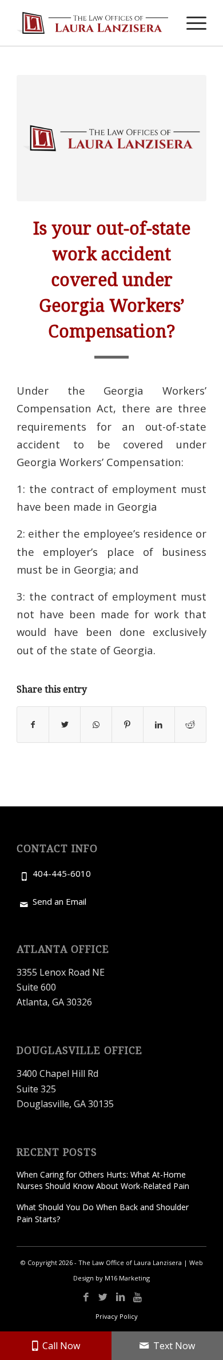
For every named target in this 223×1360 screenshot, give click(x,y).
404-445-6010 (62, 873)
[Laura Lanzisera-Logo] (92, 23)
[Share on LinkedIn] (159, 724)
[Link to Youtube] (137, 1297)
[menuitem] (190, 23)
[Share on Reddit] (190, 724)
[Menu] (190, 23)
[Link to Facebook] (85, 1297)
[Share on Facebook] (33, 724)
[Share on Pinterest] (127, 724)
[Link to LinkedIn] (120, 1297)
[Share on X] (64, 724)
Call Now (61, 1345)
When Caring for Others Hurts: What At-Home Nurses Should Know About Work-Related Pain (103, 1180)
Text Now (174, 1345)
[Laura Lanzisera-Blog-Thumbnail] (111, 138)
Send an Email (59, 901)
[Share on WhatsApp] (96, 724)
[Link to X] (103, 1297)
